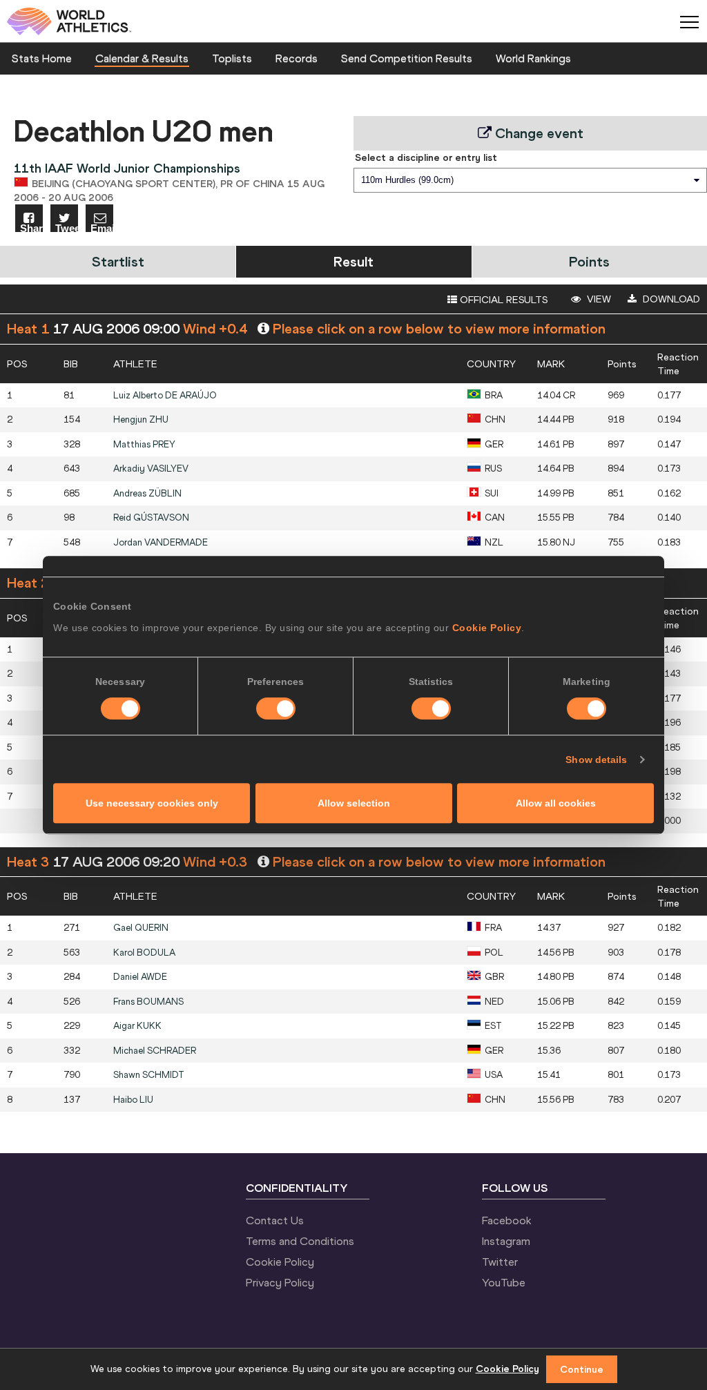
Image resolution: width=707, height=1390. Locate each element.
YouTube (503, 1282)
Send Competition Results (406, 58)
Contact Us (275, 1220)
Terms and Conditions (300, 1241)
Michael (154, 1050)
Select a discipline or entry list (426, 157)
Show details (596, 759)
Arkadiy (150, 468)
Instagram (506, 1241)
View (597, 299)
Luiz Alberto (165, 395)
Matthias (144, 444)
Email (101, 227)
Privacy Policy (280, 1282)
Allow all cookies (556, 803)
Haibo (133, 1100)
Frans (148, 1001)
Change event (537, 133)
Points (589, 261)
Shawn (148, 1075)
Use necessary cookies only (152, 803)
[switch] (276, 708)
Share (31, 227)
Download (670, 299)
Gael (140, 928)
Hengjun (140, 419)
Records (296, 58)
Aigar (137, 1026)
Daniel (140, 977)
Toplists (232, 58)
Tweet (66, 227)
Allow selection (354, 803)
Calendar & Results (141, 58)
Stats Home (42, 58)
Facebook (507, 1220)
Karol (144, 952)
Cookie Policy (487, 627)
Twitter (500, 1261)
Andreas (147, 493)
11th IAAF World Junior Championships (127, 168)
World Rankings (533, 58)
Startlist (118, 261)
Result (353, 261)
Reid (151, 517)
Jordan (160, 542)
